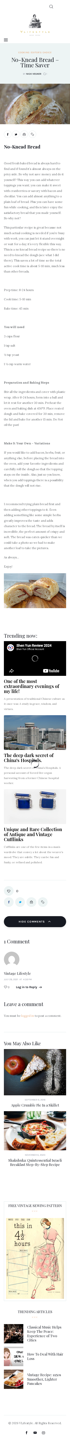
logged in (27, 1016)
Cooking (24, 52)
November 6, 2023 (35, 1155)
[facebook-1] (26, 1433)
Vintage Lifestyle (17, 973)
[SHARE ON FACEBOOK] (7, 134)
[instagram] (43, 1433)
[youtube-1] (35, 1433)
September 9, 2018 (35, 1099)
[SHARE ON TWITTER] (16, 134)
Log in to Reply (26, 987)
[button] (32, 134)
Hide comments (32, 921)
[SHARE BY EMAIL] (24, 134)
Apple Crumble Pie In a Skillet (35, 1105)
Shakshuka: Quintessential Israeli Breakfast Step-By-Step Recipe (35, 1162)
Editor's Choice (41, 52)
